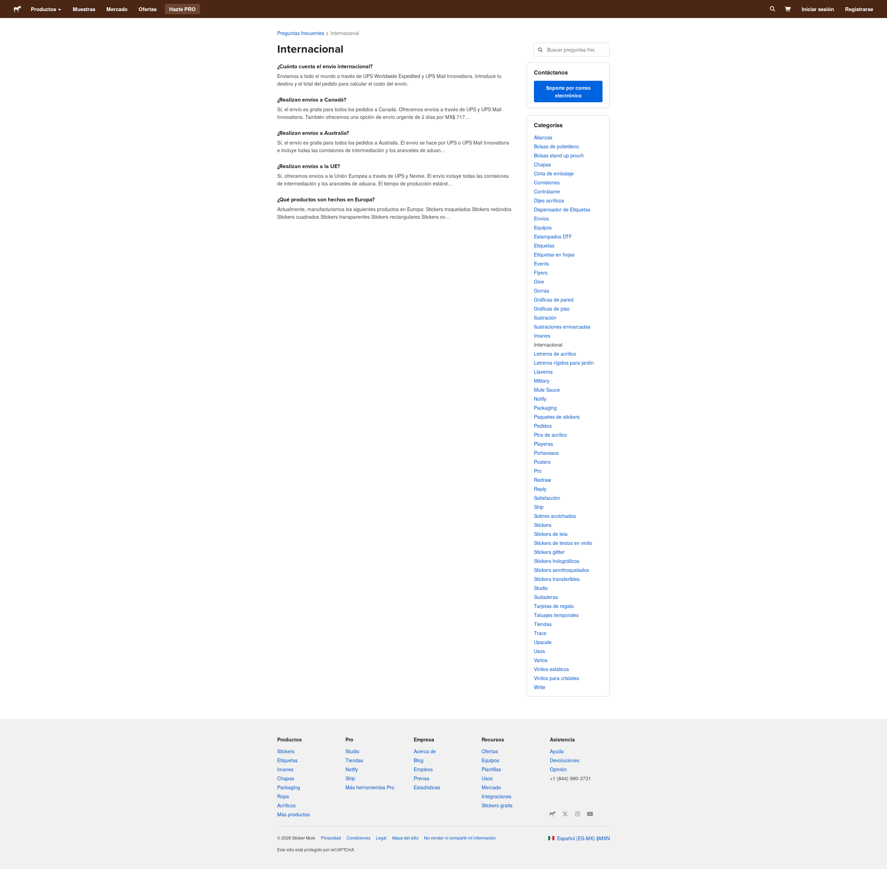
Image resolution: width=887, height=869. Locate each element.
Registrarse (859, 9)
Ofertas (148, 9)
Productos (43, 9)
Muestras (84, 9)
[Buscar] (772, 9)
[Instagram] (577, 814)
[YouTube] (590, 814)
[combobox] (572, 50)
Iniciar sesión (818, 9)
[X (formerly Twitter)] (565, 814)
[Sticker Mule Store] (552, 814)
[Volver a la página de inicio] (17, 9)
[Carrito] (788, 9)
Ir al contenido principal (5, 5)
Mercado (117, 9)
